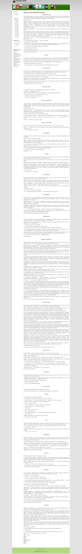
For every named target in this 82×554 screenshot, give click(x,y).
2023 (16, 22)
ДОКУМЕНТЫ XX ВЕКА (17, 55)
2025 (16, 21)
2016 (16, 31)
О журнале (17, 13)
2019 (16, 27)
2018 (16, 28)
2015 (16, 32)
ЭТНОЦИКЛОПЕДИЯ (17, 58)
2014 (16, 33)
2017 (16, 29)
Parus (25, 537)
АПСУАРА (15, 63)
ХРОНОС (15, 52)
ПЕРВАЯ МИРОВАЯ (16, 62)
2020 (16, 26)
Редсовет (16, 14)
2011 (16, 36)
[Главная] (14, 2)
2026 (16, 20)
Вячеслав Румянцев (43, 551)
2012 (16, 35)
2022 (16, 24)
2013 (16, 34)
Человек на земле (27, 535)
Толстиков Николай (27, 539)
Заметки (16, 45)
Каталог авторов (18, 42)
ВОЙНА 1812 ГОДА (16, 64)
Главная (25, 11)
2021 (16, 25)
